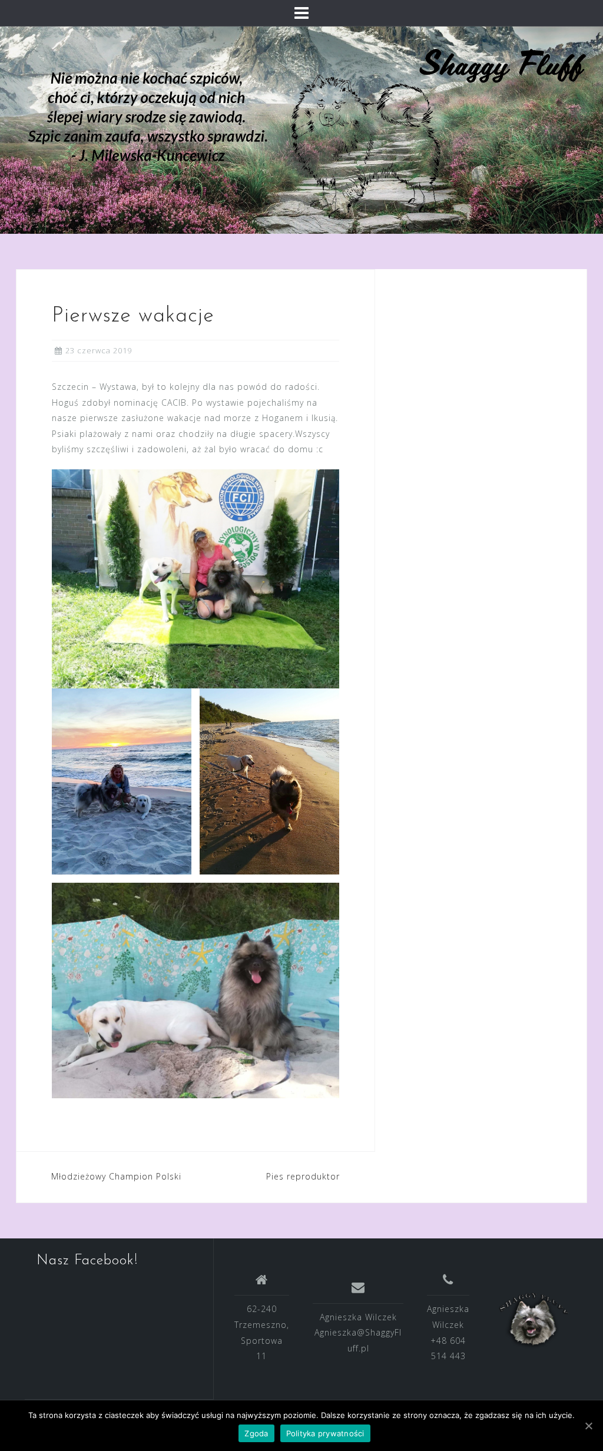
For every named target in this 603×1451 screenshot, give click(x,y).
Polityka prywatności (325, 1433)
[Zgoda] (588, 1426)
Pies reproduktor (303, 1176)
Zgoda (256, 1433)
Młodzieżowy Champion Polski (116, 1176)
